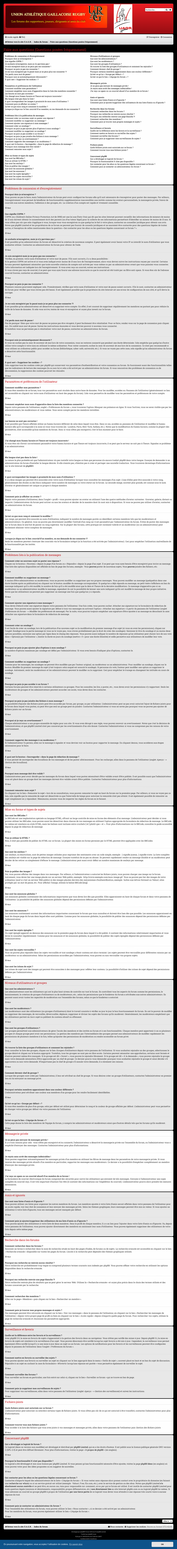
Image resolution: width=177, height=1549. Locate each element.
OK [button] (162, 1544)
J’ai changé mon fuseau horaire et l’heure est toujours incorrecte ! (33, 96)
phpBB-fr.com (92, 1534)
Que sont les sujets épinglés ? (17, 174)
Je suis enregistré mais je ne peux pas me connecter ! (28, 66)
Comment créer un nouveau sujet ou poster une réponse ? (30, 118)
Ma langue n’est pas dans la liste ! (19, 99)
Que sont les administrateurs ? (103, 58)
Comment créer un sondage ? (17, 126)
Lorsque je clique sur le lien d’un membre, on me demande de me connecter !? (42, 109)
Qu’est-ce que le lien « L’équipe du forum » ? (109, 77)
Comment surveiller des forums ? (104, 136)
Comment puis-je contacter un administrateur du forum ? (115, 166)
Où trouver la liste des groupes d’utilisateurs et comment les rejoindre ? (121, 66)
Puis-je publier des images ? (17, 166)
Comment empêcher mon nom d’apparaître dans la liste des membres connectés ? (40, 91)
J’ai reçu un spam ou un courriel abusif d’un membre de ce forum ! (119, 91)
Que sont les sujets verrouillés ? (19, 176)
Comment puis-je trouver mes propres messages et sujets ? (115, 122)
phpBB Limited (81, 1447)
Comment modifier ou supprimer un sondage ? (25, 131)
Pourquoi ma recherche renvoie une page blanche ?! (112, 116)
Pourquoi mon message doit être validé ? (23, 146)
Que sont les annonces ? (15, 171)
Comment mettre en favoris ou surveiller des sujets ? (113, 133)
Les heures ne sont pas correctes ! (19, 93)
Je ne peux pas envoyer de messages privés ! (109, 86)
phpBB (29, 466)
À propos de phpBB (94, 1450)
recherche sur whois (19, 1483)
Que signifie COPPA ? (14, 61)
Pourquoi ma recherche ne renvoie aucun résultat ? (112, 114)
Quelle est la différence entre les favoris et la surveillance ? (116, 130)
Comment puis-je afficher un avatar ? (21, 104)
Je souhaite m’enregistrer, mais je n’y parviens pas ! (27, 64)
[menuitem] (22, 37)
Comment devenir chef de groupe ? (105, 69)
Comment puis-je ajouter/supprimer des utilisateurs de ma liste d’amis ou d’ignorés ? (127, 102)
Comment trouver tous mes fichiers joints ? (109, 150)
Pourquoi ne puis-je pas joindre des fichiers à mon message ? (31, 136)
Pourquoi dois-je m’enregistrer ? (19, 58)
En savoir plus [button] (75, 1544)
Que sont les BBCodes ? (15, 158)
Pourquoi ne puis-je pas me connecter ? (22, 69)
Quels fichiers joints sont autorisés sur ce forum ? (111, 147)
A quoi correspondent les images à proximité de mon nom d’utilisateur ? (37, 101)
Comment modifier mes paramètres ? (21, 88)
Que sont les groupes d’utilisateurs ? (106, 64)
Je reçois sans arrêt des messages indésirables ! (111, 88)
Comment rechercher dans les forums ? (107, 111)
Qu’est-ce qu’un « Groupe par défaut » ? (107, 74)
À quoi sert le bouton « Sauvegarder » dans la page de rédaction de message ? (38, 144)
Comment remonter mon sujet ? (19, 149)
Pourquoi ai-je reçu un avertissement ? (22, 139)
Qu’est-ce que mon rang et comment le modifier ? (26, 106)
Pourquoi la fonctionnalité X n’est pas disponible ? (112, 161)
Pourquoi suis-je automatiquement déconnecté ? (26, 77)
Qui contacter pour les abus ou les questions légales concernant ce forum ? (122, 164)
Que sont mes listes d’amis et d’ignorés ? (108, 100)
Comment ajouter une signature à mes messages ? (27, 123)
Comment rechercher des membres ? (106, 119)
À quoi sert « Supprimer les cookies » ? (22, 79)
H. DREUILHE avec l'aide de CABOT (91, 1536)
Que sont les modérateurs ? (102, 61)
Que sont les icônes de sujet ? (17, 179)
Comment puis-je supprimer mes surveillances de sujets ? (115, 138)
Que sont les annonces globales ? (19, 168)
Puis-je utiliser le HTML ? (16, 161)
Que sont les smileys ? (14, 163)
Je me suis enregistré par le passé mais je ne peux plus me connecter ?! (36, 71)
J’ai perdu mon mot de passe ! (18, 74)
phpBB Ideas (147, 1463)
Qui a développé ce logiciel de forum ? (106, 159)
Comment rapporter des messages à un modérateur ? (28, 141)
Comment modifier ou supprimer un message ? (25, 120)
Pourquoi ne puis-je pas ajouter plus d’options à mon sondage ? (32, 128)
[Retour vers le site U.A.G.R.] (56, 16)
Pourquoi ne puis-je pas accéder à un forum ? (24, 133)
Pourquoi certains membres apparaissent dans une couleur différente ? (121, 71)
